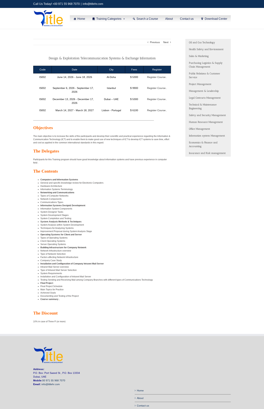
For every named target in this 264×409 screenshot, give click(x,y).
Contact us (187, 18)
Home (81, 18)
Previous (155, 42)
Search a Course (147, 18)
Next (165, 42)
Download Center (216, 18)
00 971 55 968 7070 (53, 380)
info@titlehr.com (93, 3)
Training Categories (108, 18)
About (169, 18)
